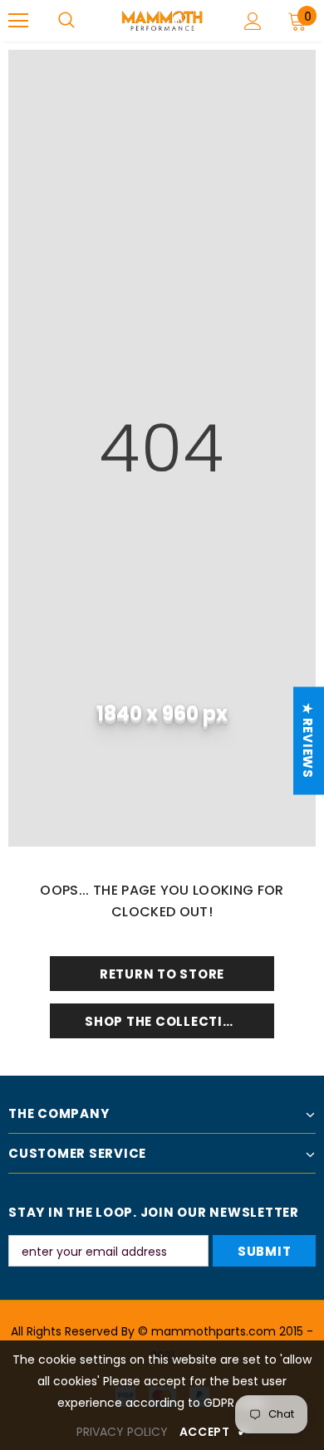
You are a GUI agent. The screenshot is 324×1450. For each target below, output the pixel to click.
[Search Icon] (66, 20)
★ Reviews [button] (308, 741)
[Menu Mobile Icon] (18, 21)
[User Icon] (253, 21)
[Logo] (162, 20)
